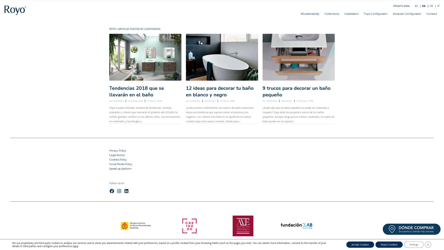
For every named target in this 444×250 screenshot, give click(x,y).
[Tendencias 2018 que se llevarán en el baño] (145, 57)
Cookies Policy (118, 159)
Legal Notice (117, 155)
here (75, 246)
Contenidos (118, 101)
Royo (112, 29)
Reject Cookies (389, 244)
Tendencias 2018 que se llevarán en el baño (136, 91)
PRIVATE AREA (401, 6)
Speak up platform (120, 168)
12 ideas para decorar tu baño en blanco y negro (220, 91)
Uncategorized (135, 101)
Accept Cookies (360, 244)
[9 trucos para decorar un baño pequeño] (299, 57)
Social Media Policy (120, 164)
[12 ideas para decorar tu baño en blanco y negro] (222, 57)
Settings (413, 244)
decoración (210, 101)
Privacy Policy (117, 150)
